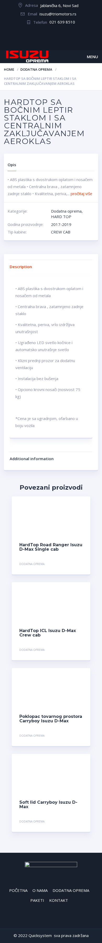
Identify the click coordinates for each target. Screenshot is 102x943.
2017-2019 (61, 224)
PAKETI (37, 900)
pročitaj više (81, 193)
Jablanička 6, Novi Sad (59, 5)
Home (9, 69)
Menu (92, 56)
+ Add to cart (68, 564)
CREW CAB (60, 232)
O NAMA (40, 890)
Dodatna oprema (36, 69)
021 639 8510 (62, 22)
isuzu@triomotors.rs (57, 13)
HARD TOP (61, 216)
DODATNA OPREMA (71, 890)
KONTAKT (58, 900)
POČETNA (18, 890)
